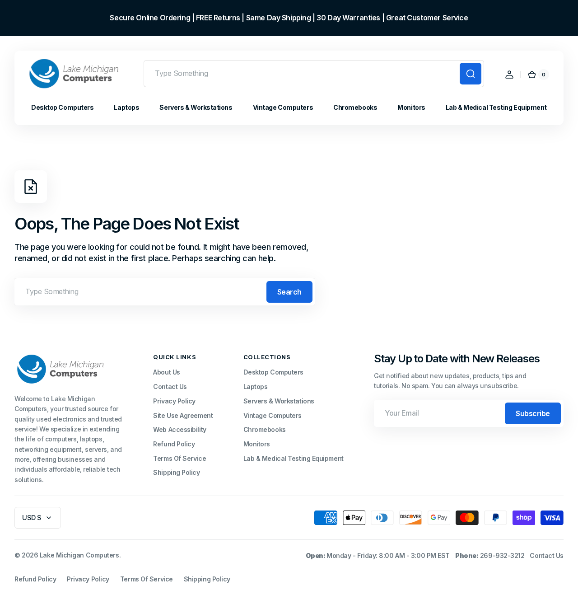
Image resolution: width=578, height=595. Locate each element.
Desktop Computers (273, 372)
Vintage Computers (272, 415)
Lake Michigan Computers (79, 555)
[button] (509, 74)
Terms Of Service (179, 458)
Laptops (255, 386)
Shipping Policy (176, 472)
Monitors (256, 444)
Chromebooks (264, 429)
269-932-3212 (502, 555)
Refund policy (35, 579)
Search (289, 291)
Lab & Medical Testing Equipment (293, 458)
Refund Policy (174, 444)
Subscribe (533, 413)
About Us (166, 372)
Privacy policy (88, 579)
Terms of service (146, 579)
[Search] (470, 73)
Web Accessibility (179, 429)
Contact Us (170, 386)
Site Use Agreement (183, 415)
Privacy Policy (174, 401)
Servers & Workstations (278, 401)
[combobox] (314, 73)
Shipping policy (207, 579)
